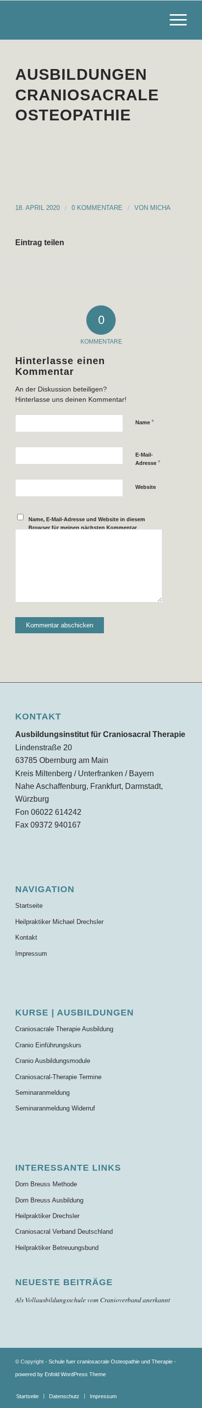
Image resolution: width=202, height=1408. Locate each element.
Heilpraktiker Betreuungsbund (57, 1247)
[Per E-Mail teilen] (165, 271)
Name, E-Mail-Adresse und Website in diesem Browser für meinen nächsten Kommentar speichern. (86, 527)
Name (144, 422)
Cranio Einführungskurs (48, 1045)
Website (145, 487)
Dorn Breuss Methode (46, 1184)
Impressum (31, 953)
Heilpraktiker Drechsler (47, 1216)
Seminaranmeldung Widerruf (55, 1108)
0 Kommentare (97, 207)
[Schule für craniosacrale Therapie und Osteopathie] (83, 20)
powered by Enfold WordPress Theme (60, 1374)
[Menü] (173, 20)
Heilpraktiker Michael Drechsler (59, 921)
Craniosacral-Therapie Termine (58, 1077)
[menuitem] (173, 20)
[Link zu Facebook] (179, 1386)
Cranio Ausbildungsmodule (52, 1060)
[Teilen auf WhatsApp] (122, 271)
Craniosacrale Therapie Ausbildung (64, 1029)
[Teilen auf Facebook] (37, 271)
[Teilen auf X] (80, 271)
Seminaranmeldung (42, 1092)
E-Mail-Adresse (147, 459)
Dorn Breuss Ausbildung (49, 1200)
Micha (160, 207)
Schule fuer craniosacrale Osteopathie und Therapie (111, 1361)
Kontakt (26, 937)
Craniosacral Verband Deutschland (64, 1231)
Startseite (29, 905)
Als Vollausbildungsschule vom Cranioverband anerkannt (92, 1299)
